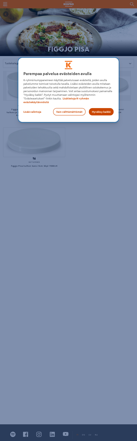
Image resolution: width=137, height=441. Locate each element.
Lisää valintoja (32, 111)
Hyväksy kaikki (101, 111)
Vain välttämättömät (69, 111)
